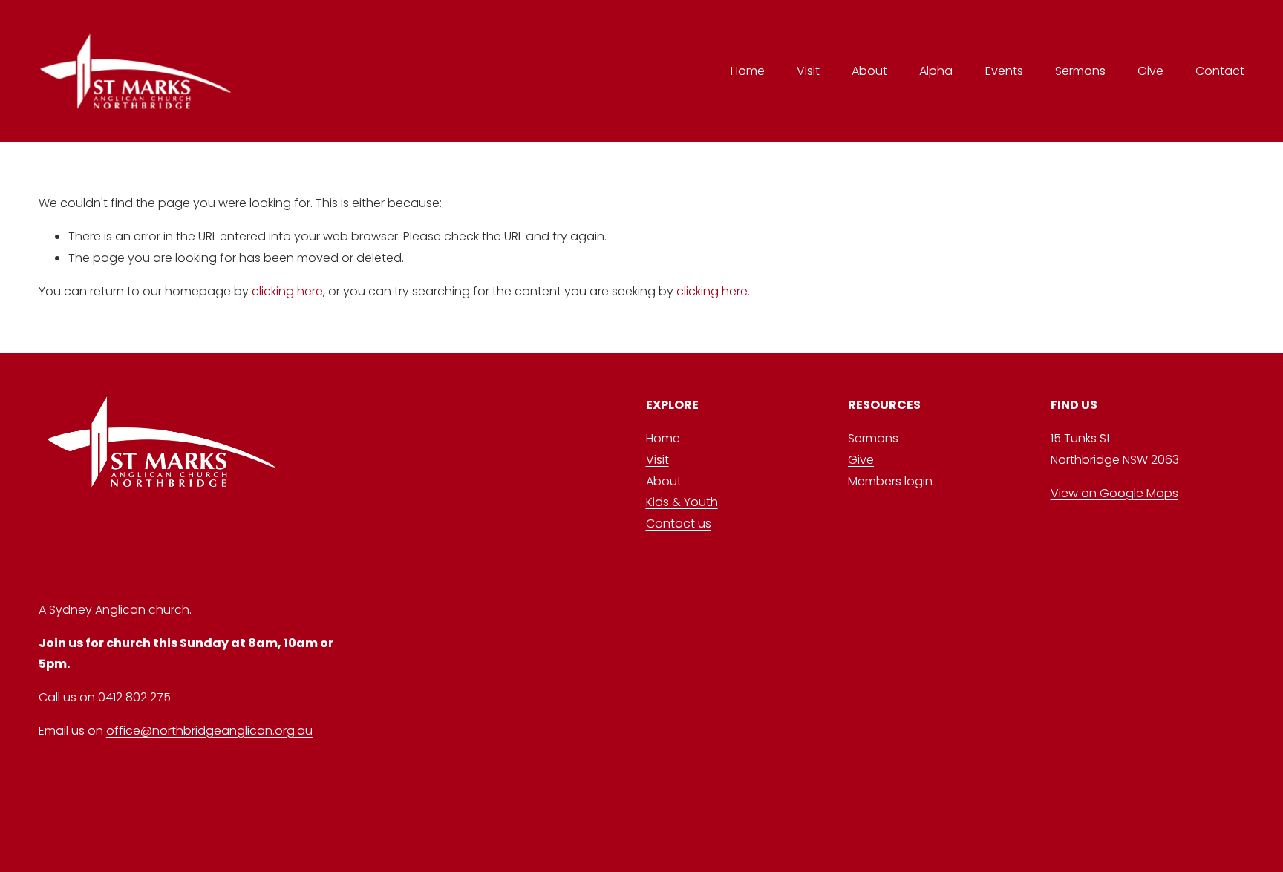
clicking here (287, 291)
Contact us (678, 523)
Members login (890, 481)
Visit (657, 459)
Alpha (936, 70)
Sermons (1080, 70)
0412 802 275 (134, 697)
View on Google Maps (1114, 493)
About (869, 70)
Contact (1219, 70)
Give (1150, 70)
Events (1004, 70)
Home (748, 70)
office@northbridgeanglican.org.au (209, 730)
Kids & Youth (682, 502)
